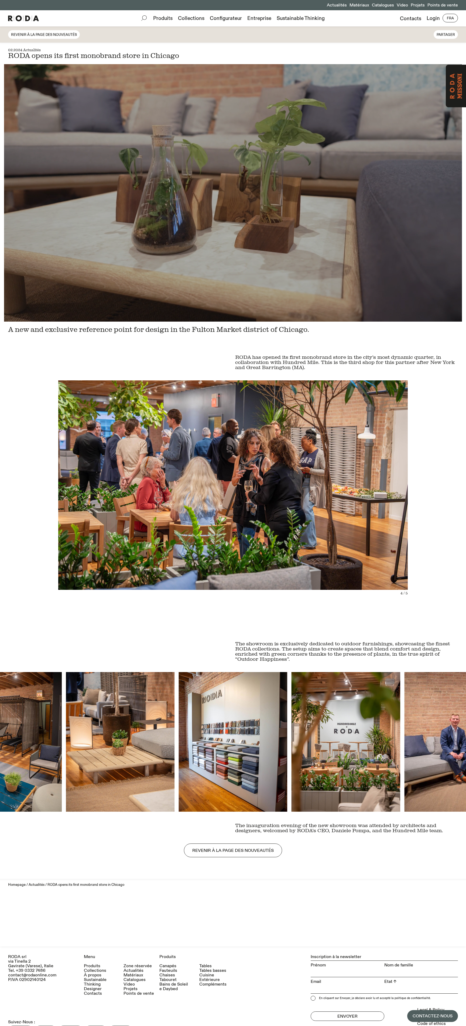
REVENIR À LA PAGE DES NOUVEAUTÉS (233, 850)
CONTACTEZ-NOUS (433, 1016)
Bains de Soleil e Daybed (173, 986)
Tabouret (168, 979)
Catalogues (383, 5)
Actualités (337, 5)
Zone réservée (138, 966)
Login (433, 18)
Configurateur (226, 18)
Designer (93, 989)
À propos (92, 975)
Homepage (17, 885)
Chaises (167, 975)
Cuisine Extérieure (209, 977)
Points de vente (442, 5)
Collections (191, 18)
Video (402, 5)
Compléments (213, 984)
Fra (450, 18)
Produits (163, 18)
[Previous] (118, 499)
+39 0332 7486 (31, 970)
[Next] (347, 499)
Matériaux (359, 5)
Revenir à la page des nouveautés (44, 35)
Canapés (167, 966)
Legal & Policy (430, 1010)
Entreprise (259, 18)
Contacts (410, 18)
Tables (205, 966)
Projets (418, 5)
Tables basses (212, 970)
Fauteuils (168, 970)
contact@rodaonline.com (32, 975)
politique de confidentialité (412, 998)
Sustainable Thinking (301, 18)
